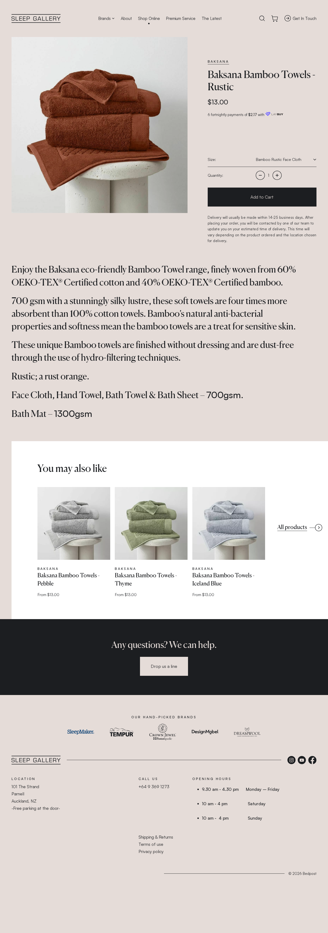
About (126, 18)
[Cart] (274, 18)
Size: (212, 159)
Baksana (218, 61)
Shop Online (149, 18)
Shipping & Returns (156, 837)
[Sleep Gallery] (36, 18)
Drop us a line (164, 666)
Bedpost (309, 873)
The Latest (212, 18)
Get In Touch (304, 18)
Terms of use (151, 844)
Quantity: (215, 175)
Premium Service (180, 18)
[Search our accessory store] (262, 18)
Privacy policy (151, 851)
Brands (104, 18)
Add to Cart (261, 197)
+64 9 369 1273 (154, 786)
